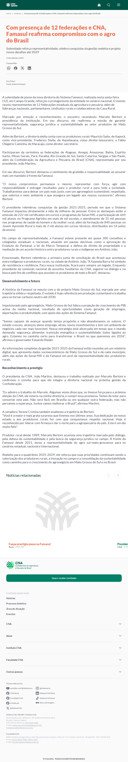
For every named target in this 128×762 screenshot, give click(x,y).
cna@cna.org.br (18, 725)
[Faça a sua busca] (109, 5)
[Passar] (118, 475)
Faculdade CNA (16, 698)
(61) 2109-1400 (31, 723)
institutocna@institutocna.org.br (19, 728)
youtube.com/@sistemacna (21, 688)
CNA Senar (14, 693)
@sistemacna (45, 688)
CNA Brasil (14, 703)
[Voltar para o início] (99, 5)
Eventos (10, 613)
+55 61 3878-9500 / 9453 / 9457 (24, 739)
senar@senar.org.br (34, 725)
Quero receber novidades (64, 578)
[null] (8, 68)
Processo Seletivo (16, 603)
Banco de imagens (47, 703)
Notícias (17, 13)
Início (8, 13)
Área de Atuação (15, 608)
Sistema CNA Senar (47, 693)
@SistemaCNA (16, 708)
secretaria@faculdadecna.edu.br (25, 742)
